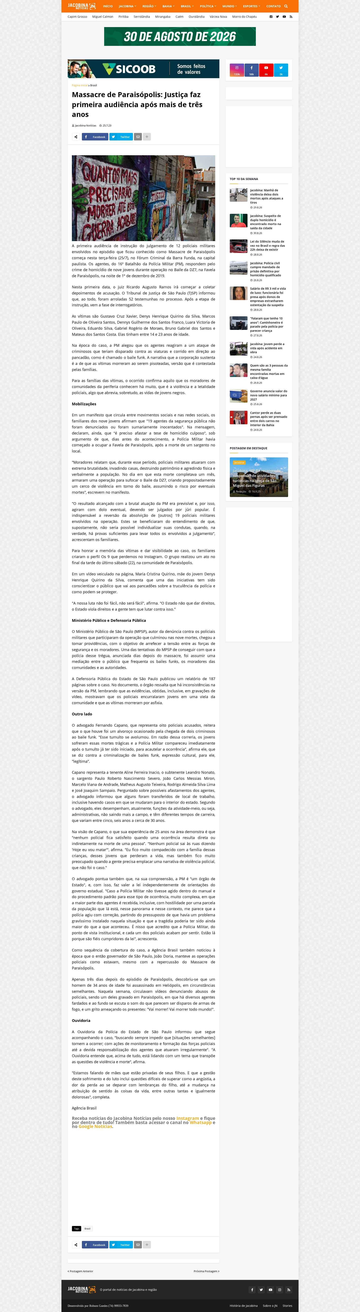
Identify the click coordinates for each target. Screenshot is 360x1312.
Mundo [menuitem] (228, 6)
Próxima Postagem (205, 1271)
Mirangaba (162, 17)
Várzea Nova (218, 17)
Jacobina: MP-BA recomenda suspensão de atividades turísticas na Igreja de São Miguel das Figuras (257, 478)
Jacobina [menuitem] (126, 6)
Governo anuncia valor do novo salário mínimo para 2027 (268, 395)
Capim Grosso (77, 17)
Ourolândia (197, 17)
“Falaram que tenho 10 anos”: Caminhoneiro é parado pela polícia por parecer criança (266, 324)
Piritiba (124, 17)
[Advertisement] (143, 1177)
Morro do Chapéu (244, 17)
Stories (287, 1306)
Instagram (187, 1118)
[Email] (138, 136)
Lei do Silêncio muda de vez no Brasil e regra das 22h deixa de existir (267, 245)
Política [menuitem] (207, 6)
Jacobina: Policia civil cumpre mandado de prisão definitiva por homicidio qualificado (265, 269)
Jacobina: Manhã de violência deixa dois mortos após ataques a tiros (266, 196)
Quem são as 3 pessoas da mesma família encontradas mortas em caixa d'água (269, 371)
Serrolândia (142, 17)
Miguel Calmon (102, 17)
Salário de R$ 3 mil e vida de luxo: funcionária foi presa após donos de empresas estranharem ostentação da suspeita (268, 297)
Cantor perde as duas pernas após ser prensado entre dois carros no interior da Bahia (268, 419)
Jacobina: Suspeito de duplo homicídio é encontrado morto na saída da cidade (265, 222)
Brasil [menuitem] (186, 6)
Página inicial (80, 85)
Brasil (93, 85)
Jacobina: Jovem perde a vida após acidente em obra (267, 348)
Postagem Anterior (81, 1271)
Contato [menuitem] (273, 6)
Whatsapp (201, 1122)
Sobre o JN (270, 1306)
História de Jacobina (244, 1306)
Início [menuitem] (108, 6)
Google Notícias (95, 1126)
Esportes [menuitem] (250, 6)
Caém (180, 17)
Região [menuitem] (148, 6)
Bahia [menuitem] (167, 6)
